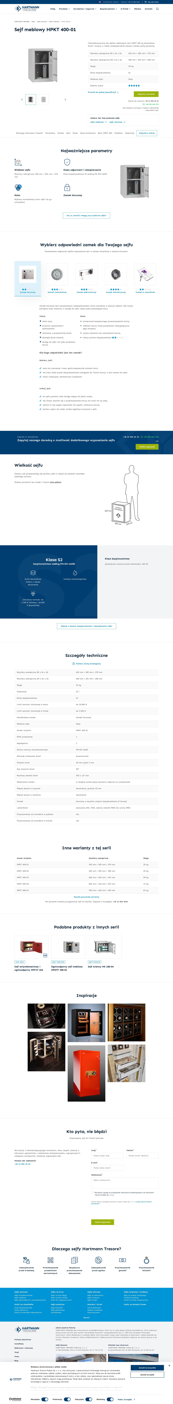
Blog (16, 1361)
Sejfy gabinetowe (58, 1310)
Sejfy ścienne (94, 962)
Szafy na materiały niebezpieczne (28, 1312)
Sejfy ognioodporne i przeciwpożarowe (30, 1300)
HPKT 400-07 (23, 890)
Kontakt (148, 9)
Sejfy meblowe (58, 962)
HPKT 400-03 (23, 877)
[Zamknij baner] (169, 1365)
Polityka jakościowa (22, 1339)
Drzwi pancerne (93, 1312)
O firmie (124, 9)
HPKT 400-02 (23, 871)
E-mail (94, 1163)
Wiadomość (97, 1175)
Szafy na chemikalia (23, 1304)
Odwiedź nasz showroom (118, 1345)
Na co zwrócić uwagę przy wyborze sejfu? (86, 215)
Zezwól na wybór (147, 1375)
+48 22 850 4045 (120, 902)
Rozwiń (86, 1318)
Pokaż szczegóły (125, 1399)
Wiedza (137, 9)
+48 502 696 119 (152, 104)
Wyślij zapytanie (147, 447)
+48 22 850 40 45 (152, 101)
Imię (93, 1150)
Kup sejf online (153, 2)
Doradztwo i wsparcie (83, 9)
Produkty (63, 9)
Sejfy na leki (92, 1300)
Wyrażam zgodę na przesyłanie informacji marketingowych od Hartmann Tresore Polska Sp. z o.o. (124, 1194)
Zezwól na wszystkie (147, 1368)
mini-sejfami (55, 482)
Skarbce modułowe (94, 1310)
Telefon (130, 1150)
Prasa (16, 1356)
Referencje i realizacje (23, 1348)
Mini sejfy (20, 962)
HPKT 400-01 (23, 864)
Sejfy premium (57, 1304)
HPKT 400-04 (23, 884)
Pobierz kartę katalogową (88, 664)
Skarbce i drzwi (94, 1304)
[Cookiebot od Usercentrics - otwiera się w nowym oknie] (15, 1399)
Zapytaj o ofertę (147, 133)
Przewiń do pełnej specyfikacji (102, 92)
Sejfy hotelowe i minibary (136, 1292)
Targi (16, 1352)
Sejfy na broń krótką (59, 1298)
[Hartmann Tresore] (26, 1337)
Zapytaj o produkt (146, 94)
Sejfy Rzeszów (61, 1345)
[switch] (67, 1399)
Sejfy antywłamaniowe (23, 1295)
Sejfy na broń (57, 1292)
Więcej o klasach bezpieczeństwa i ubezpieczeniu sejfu (86, 626)
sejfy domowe (115, 122)
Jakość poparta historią (65, 1328)
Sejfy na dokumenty (95, 1295)
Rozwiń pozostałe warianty (86, 897)
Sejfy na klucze (93, 1298)
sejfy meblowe (97, 122)
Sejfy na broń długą (59, 1295)
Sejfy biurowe (93, 1292)
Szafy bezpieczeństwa (23, 1308)
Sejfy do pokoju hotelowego (135, 1295)
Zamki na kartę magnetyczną (136, 1300)
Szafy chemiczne (21, 1310)
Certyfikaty (19, 1344)
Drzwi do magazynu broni (61, 1300)
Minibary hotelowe (131, 1298)
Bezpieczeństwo (107, 9)
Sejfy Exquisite (57, 1308)
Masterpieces (56, 1312)
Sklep (52, 9)
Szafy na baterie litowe (135, 1304)
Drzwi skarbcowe (94, 1308)
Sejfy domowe (21, 1292)
